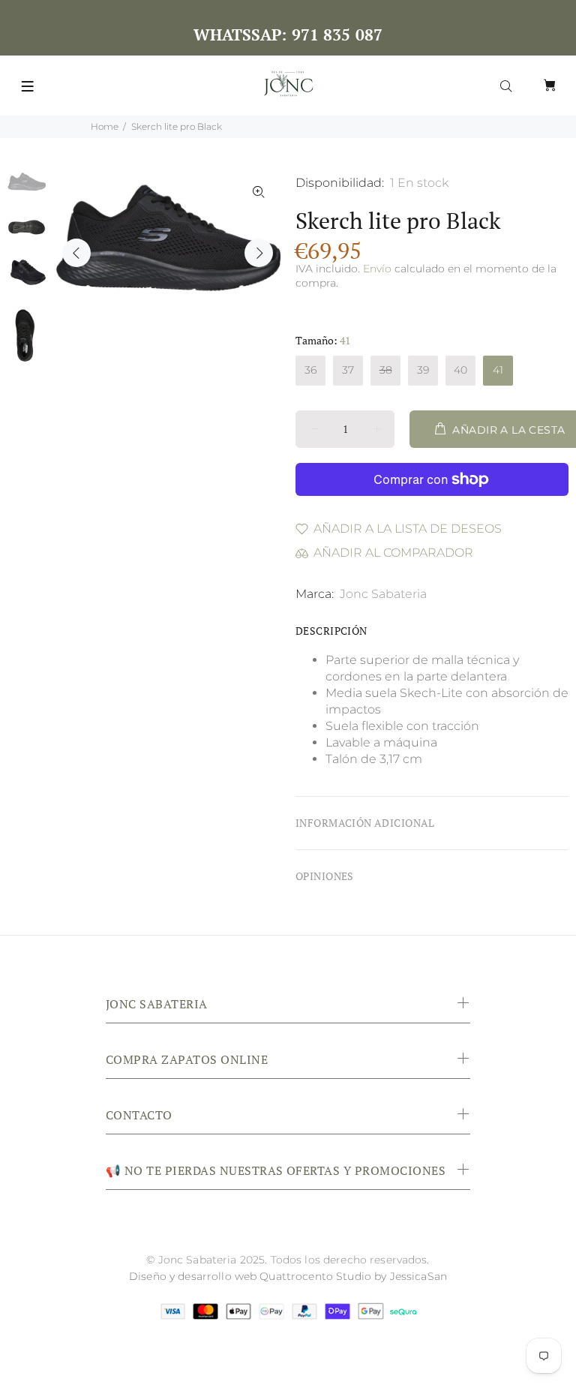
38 (386, 370)
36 (310, 370)
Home (104, 126)
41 (498, 370)
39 (423, 370)
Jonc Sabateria (383, 594)
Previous (76, 253)
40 (460, 370)
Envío (377, 268)
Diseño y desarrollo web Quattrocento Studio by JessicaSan (288, 1276)
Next (258, 253)
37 (348, 370)
